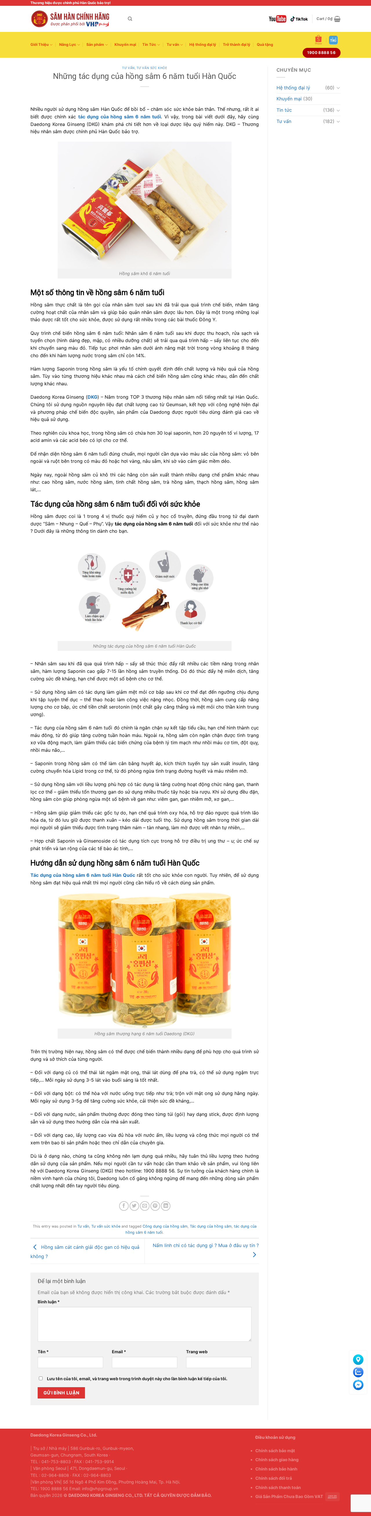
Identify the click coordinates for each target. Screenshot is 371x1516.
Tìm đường (358, 1358)
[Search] (130, 18)
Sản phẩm (95, 44)
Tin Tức (149, 44)
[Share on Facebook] (124, 1206)
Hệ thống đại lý (202, 44)
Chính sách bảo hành (276, 1468)
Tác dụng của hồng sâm (211, 1226)
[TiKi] (333, 40)
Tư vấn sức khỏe (152, 68)
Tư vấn (173, 44)
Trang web (197, 1351)
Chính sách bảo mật (275, 1450)
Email (119, 1351)
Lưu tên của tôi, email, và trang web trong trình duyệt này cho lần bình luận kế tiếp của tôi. (137, 1378)
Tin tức (284, 110)
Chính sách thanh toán (278, 1487)
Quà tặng (265, 44)
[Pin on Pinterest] (155, 1206)
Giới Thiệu (39, 44)
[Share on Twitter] (134, 1206)
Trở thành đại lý (236, 44)
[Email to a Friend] (145, 1206)
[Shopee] (318, 40)
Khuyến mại (125, 44)
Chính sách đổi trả (273, 1478)
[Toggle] (338, 87)
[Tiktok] (299, 18)
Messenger (358, 1384)
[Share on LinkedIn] (165, 1206)
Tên (43, 1351)
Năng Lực (67, 44)
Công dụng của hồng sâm (165, 1226)
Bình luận (49, 1301)
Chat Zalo (358, 1371)
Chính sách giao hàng (277, 1459)
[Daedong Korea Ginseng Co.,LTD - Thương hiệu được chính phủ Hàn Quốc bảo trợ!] (74, 18)
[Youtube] (277, 18)
